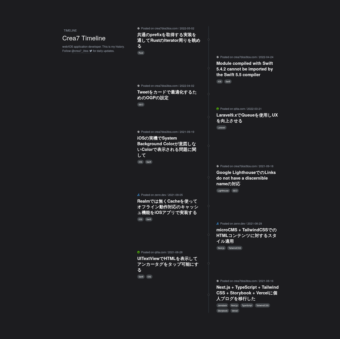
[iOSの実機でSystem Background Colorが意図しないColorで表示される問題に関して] (209, 147)
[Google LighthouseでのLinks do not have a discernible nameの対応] (209, 178)
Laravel (221, 127)
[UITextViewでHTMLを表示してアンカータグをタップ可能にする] (209, 264)
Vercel (235, 310)
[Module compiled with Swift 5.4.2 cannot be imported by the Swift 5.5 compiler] (209, 69)
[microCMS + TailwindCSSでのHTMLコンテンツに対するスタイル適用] (209, 235)
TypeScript (247, 305)
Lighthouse (223, 190)
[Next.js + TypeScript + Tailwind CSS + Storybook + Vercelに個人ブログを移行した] (209, 296)
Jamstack (222, 305)
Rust (141, 52)
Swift (228, 81)
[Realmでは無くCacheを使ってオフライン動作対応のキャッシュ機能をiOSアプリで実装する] (209, 207)
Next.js (221, 247)
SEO (141, 104)
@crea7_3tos (80, 51)
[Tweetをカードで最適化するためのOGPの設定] (209, 95)
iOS (219, 81)
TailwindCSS (235, 247)
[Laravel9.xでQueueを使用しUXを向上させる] (209, 118)
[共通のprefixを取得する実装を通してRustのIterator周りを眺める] (209, 40)
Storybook (223, 310)
